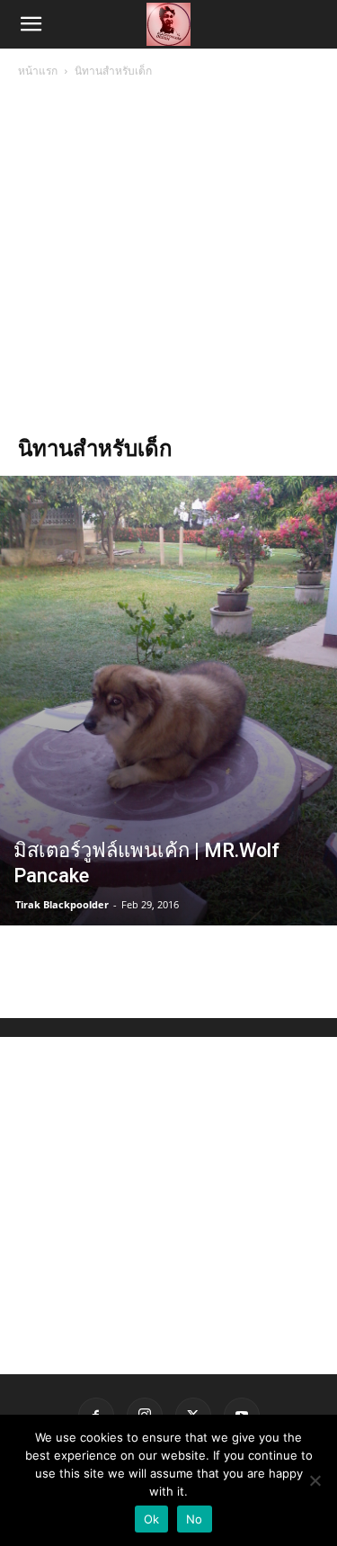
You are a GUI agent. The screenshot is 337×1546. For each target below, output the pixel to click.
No (194, 1519)
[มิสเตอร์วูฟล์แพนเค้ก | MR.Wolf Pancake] (168, 700)
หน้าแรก (38, 70)
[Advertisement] (168, 258)
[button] (30, 24)
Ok (152, 1519)
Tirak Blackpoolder (62, 904)
